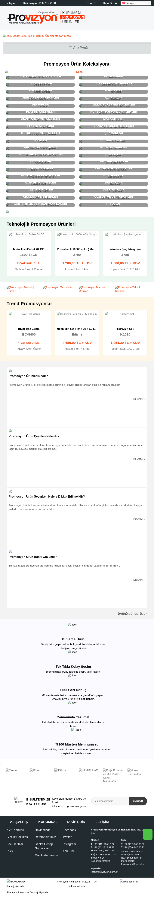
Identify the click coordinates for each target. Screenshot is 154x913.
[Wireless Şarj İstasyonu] (125, 234)
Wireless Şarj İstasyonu (125, 249)
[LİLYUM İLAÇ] (89, 770)
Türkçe (129, 3)
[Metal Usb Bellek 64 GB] (29, 234)
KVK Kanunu (15, 830)
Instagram (69, 844)
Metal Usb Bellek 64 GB (28, 249)
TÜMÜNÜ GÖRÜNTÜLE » (131, 613)
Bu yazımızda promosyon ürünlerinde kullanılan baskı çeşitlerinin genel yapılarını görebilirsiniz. (65, 565)
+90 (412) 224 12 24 (103, 844)
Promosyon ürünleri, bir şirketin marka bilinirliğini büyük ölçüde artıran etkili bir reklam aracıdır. (64, 384)
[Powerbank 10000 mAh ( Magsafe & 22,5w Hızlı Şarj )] (77, 234)
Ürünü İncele (15, 238)
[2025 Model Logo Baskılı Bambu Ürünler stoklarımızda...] (77, 36)
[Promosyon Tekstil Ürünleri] (131, 289)
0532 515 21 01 (39, 3)
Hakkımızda (43, 830)
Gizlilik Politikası (18, 837)
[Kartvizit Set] (125, 314)
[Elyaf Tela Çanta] (29, 314)
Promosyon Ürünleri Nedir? (28, 376)
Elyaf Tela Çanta (28, 328)
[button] (150, 18)
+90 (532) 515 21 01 (104, 850)
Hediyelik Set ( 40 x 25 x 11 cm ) (77, 328)
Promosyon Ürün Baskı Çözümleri (33, 556)
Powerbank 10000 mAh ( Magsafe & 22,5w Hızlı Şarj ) (92, 249)
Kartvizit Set (125, 328)
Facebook (69, 830)
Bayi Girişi (109, 3)
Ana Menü (80, 47)
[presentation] (3, 776)
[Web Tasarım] (133, 881)
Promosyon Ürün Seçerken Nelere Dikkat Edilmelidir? (47, 496)
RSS (10, 851)
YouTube (69, 851)
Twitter (67, 837)
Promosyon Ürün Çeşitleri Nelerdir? (34, 436)
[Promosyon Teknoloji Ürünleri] (23, 289)
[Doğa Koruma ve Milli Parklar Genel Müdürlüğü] (113, 775)
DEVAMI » (139, 398)
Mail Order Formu (46, 855)
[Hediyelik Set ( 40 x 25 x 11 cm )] (77, 314)
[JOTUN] (64, 770)
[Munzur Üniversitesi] (138, 772)
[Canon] (16, 770)
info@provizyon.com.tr (104, 871)
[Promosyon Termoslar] (59, 287)
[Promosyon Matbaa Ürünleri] (95, 289)
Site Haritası (15, 844)
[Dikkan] (40, 770)
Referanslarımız (45, 837)
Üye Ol (91, 3)
